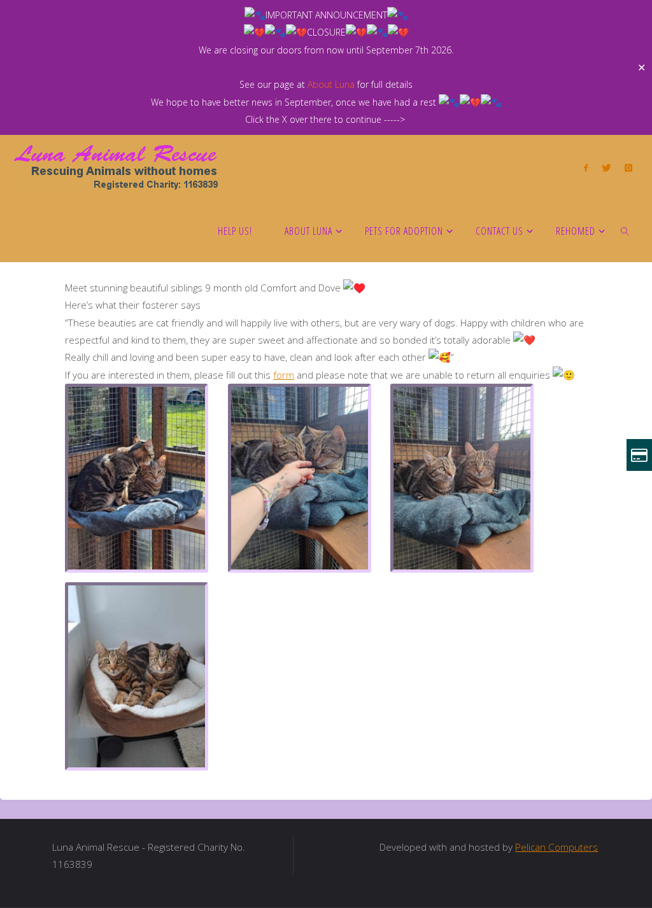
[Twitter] (606, 167)
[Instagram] (628, 167)
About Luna (331, 84)
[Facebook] (586, 167)
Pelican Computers (556, 847)
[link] (625, 230)
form (283, 374)
